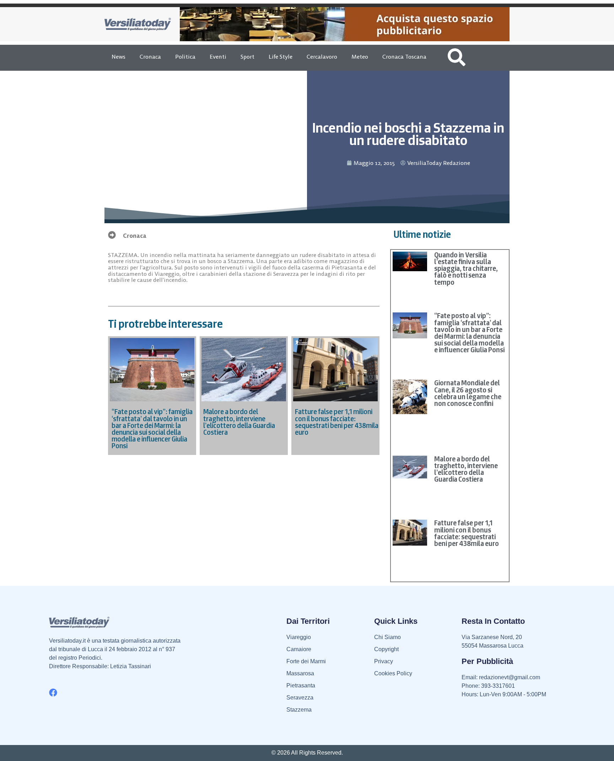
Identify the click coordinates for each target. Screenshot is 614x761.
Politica (185, 56)
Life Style (280, 56)
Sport (247, 56)
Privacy (383, 661)
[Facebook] (53, 692)
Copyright (386, 649)
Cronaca (150, 56)
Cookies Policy (393, 673)
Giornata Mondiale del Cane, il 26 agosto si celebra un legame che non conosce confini (467, 393)
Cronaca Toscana (404, 56)
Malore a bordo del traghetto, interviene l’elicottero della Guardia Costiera (466, 469)
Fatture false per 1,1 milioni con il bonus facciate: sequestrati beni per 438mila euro (466, 533)
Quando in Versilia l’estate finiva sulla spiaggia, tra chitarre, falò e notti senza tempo (466, 268)
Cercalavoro (322, 56)
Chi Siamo (387, 637)
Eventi (218, 56)
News (118, 56)
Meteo (359, 56)
